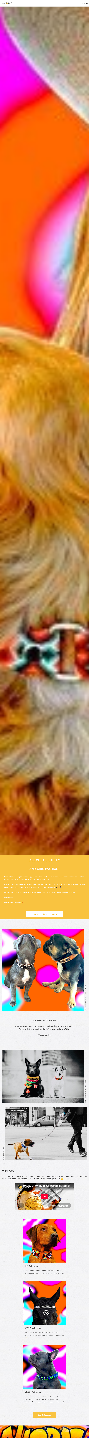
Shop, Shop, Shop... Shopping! (44, 914)
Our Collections (44, 1415)
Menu (86, 3)
